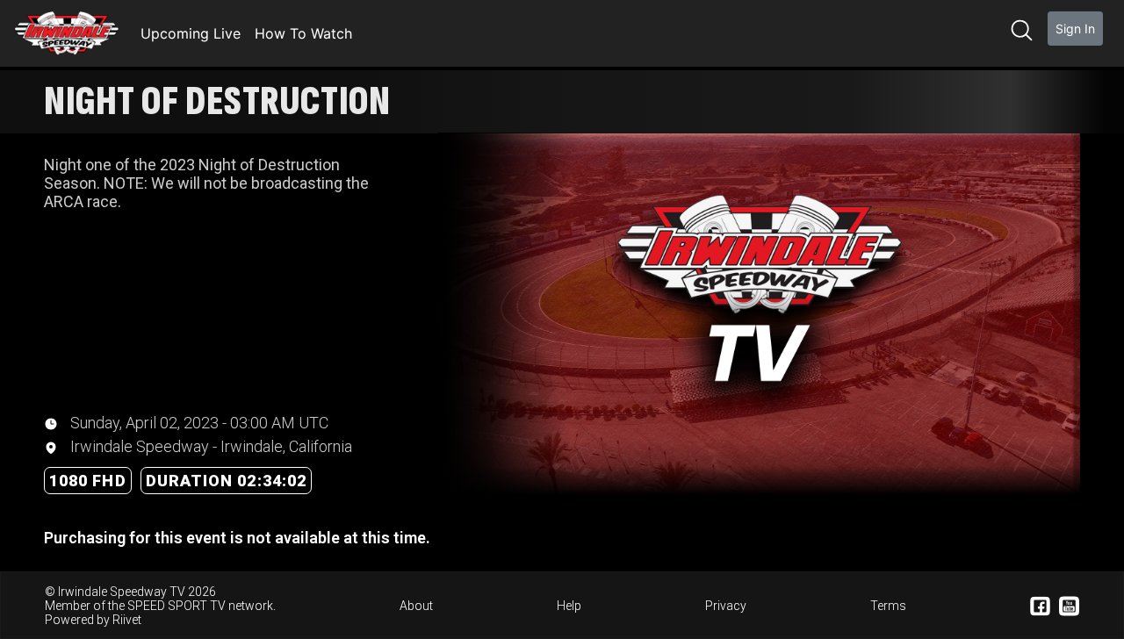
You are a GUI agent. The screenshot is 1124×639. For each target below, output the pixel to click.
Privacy (725, 606)
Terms (888, 606)
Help (569, 606)
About (416, 606)
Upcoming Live (190, 33)
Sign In (1075, 28)
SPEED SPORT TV (176, 606)
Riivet (126, 620)
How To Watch (303, 33)
